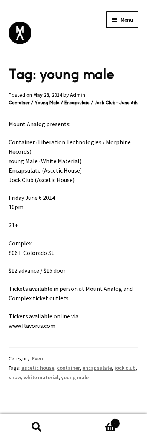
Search (37, 427)
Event (38, 358)
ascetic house (37, 367)
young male (75, 377)
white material (41, 377)
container (68, 367)
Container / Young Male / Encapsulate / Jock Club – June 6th (73, 103)
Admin (77, 94)
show (15, 377)
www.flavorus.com (32, 325)
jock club (125, 367)
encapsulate (97, 367)
